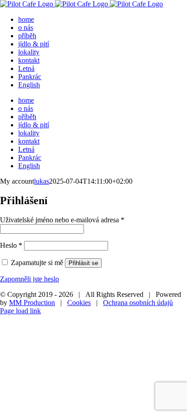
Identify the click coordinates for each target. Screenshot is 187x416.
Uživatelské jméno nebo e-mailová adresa (62, 220)
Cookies (79, 302)
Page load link (20, 311)
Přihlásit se (83, 263)
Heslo (11, 245)
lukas (41, 181)
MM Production (32, 302)
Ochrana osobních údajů (138, 302)
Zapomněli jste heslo (29, 279)
